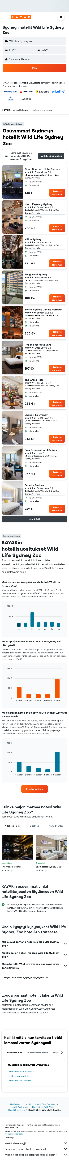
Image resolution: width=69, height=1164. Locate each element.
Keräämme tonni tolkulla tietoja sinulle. (26, 1149)
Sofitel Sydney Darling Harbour (43, 309)
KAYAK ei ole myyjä (15, 1143)
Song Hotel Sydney (36, 274)
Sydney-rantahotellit (19, 1076)
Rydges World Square (38, 344)
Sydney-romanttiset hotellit (22, 1071)
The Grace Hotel (34, 379)
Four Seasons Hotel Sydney (41, 450)
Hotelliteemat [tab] (14, 1052)
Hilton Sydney (33, 239)
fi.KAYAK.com (15, 1104)
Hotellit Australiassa (19, 1107)
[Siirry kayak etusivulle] (21, 17)
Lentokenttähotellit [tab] (37, 1052)
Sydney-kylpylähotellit (20, 1080)
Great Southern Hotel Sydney (42, 169)
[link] (34, 789)
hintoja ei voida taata (14, 1134)
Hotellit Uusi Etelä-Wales (43, 1107)
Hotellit (28, 1104)
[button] (5, 17)
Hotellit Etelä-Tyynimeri (45, 1104)
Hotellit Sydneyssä (16, 1110)
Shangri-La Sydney (36, 414)
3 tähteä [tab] (34, 825)
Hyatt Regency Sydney (38, 204)
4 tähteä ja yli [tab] (12, 825)
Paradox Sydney (34, 485)
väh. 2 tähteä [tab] (56, 825)
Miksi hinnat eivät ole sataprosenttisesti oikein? (30, 1154)
